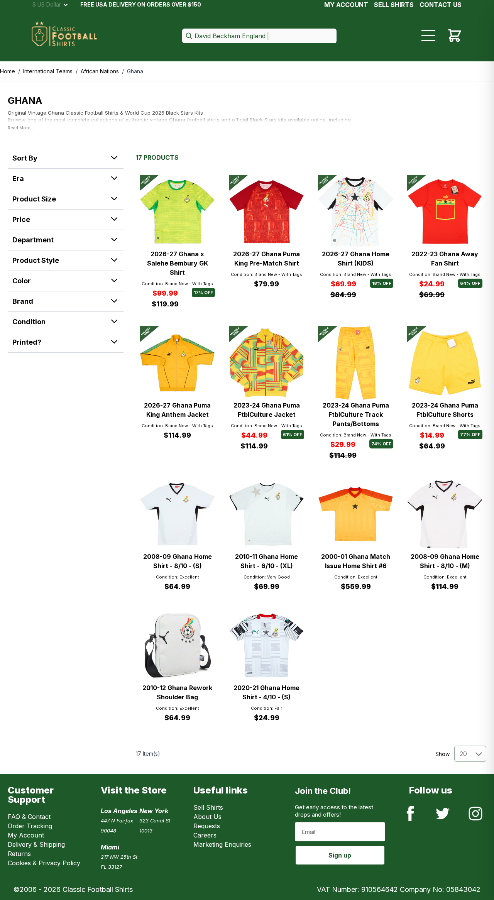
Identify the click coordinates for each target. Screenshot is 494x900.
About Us (207, 816)
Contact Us (441, 4)
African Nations (100, 71)
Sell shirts (394, 4)
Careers (205, 835)
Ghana (135, 71)
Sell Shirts (208, 807)
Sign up (339, 855)
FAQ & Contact (29, 816)
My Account (346, 4)
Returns (19, 854)
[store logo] (64, 36)
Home (7, 71)
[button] (259, 36)
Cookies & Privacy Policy (44, 863)
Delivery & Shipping (36, 844)
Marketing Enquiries (222, 844)
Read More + (21, 127)
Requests (206, 826)
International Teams (48, 71)
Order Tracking (30, 826)
